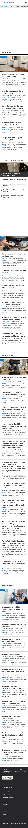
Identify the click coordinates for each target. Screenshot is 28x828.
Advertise (4, 804)
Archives (4, 801)
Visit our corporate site (14, 773)
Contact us (4, 811)
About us (4, 808)
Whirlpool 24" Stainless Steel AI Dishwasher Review (12, 174)
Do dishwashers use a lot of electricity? (14, 179)
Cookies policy (5, 794)
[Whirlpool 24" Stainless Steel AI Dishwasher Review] (14, 169)
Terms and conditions (7, 784)
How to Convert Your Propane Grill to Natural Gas (14, 184)
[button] (2, 2)
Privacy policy (5, 791)
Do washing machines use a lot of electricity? (13, 196)
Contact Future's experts (8, 787)
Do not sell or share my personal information (13, 818)
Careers (4, 814)
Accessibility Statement (8, 797)
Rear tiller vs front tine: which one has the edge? (14, 190)
